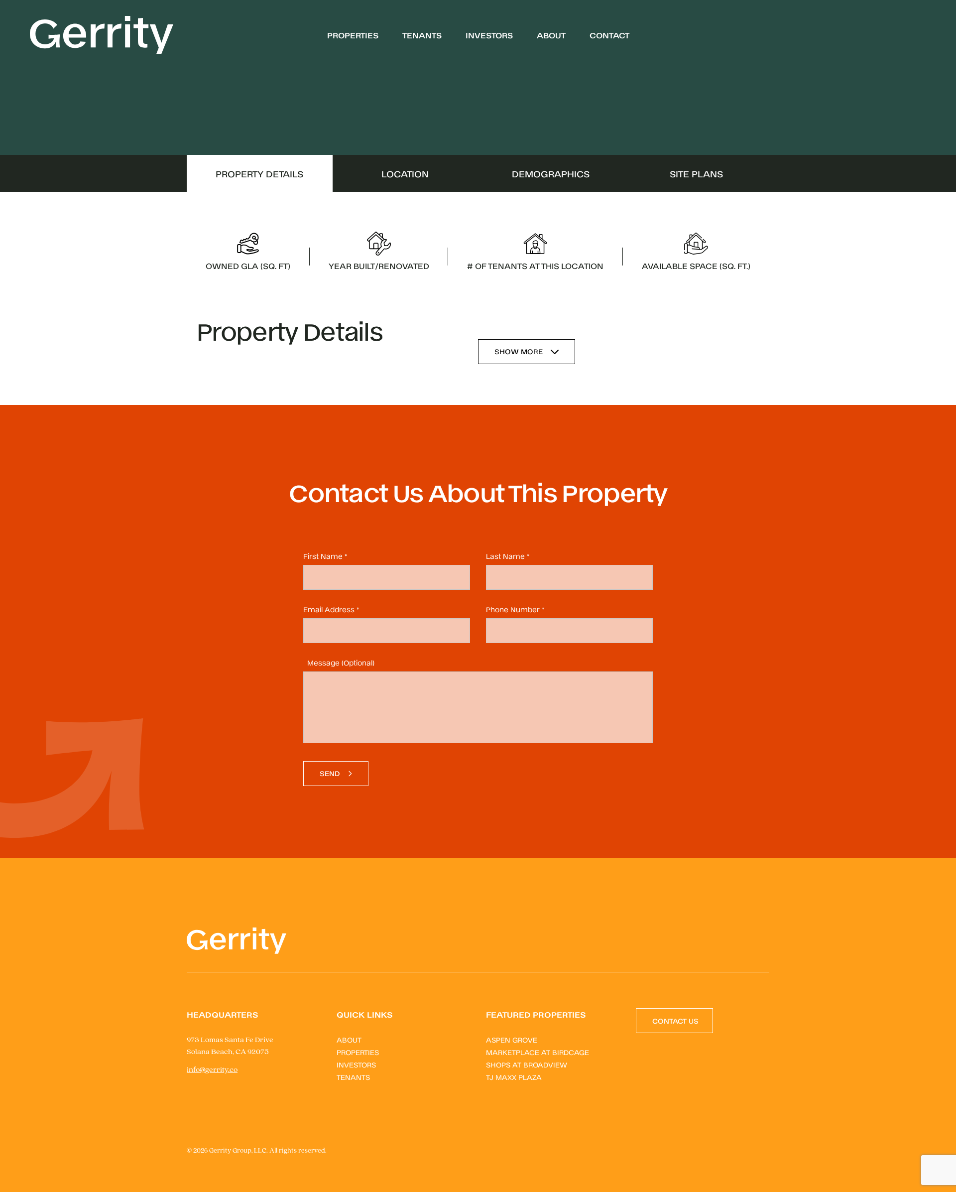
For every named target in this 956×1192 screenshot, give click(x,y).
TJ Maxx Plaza (514, 1076)
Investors (489, 35)
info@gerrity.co (212, 1069)
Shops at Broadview (526, 1064)
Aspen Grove (511, 1039)
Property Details (259, 173)
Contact (609, 35)
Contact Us (675, 1020)
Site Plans (696, 173)
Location (405, 173)
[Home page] (101, 35)
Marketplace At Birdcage (537, 1052)
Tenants (422, 35)
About (551, 35)
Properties (352, 35)
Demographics (551, 173)
